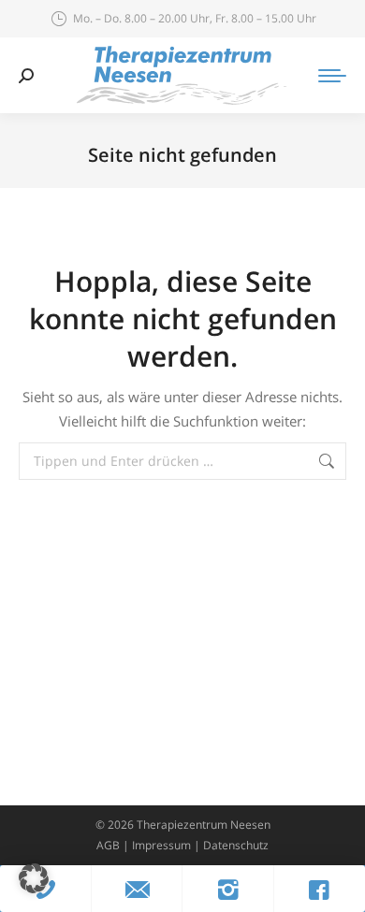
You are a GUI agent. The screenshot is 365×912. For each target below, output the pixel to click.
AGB (108, 845)
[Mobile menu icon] (332, 75)
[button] (33, 878)
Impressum (161, 845)
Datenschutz (236, 845)
